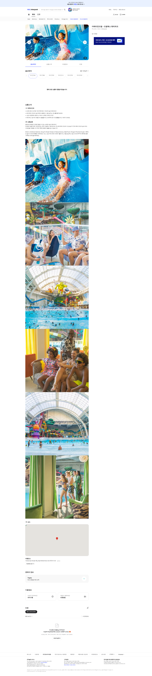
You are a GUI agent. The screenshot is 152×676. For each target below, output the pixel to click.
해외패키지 (42, 19)
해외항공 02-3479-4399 (69, 663)
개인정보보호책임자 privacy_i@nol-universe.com (114, 663)
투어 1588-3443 (67, 661)
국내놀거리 (64, 19)
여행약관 (72, 654)
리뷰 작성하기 (57, 638)
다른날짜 (84, 71)
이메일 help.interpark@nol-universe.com (82, 662)
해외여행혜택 (74, 19)
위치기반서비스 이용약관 (60, 654)
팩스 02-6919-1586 (68, 662)
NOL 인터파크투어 (31, 611)
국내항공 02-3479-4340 (81, 663)
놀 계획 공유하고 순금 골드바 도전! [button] (51, 9)
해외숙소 (34, 19)
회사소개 (29, 654)
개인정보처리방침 (47, 654)
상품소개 (49, 64)
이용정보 (65, 64)
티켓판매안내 (94, 654)
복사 (59, 560)
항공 (29, 19)
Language (120, 654)
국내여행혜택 (83, 19)
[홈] (28, 14)
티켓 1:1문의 (72, 664)
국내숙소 (57, 19)
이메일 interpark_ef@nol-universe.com (112, 662)
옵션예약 (33, 64)
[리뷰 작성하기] (88, 608)
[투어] (33, 14)
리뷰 (80, 64)
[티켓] (38, 14)
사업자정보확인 (44, 662)
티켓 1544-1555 (75, 661)
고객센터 (111, 654)
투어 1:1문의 (66, 664)
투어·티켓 (50, 19)
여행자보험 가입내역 (83, 654)
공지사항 (103, 654)
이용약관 (37, 654)
